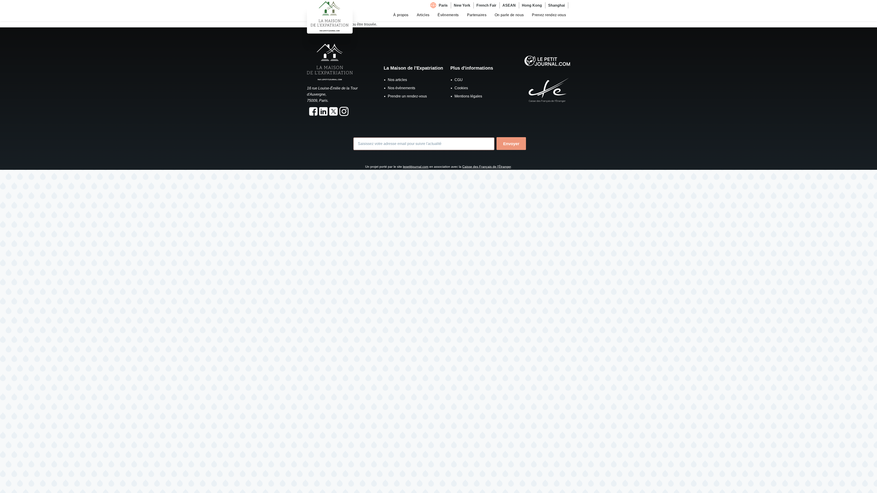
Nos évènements (401, 88)
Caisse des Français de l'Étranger (486, 166)
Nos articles (397, 80)
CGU (458, 80)
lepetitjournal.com (415, 166)
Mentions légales (468, 96)
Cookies (461, 88)
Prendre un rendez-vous (407, 96)
